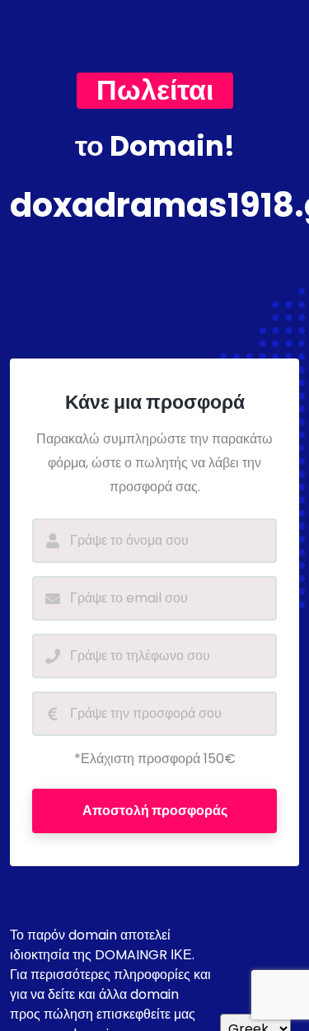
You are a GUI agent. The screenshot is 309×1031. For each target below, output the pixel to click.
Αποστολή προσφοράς (154, 810)
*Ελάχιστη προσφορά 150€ (155, 758)
